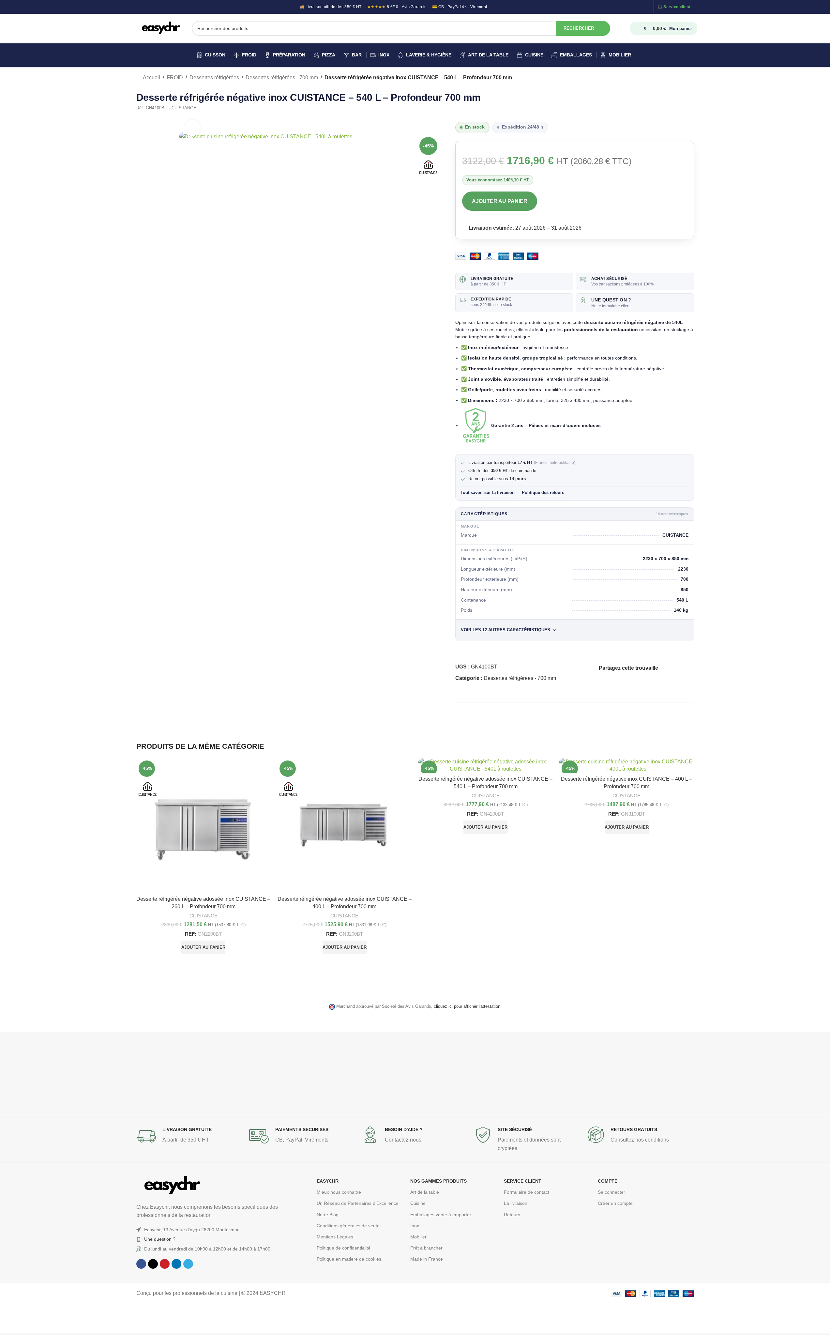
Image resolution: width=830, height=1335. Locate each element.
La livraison (515, 1203)
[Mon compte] (624, 28)
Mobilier (418, 1236)
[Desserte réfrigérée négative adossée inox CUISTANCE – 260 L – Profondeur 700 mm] (203, 825)
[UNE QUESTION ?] (583, 300)
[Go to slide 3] (421, 978)
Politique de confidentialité (343, 1248)
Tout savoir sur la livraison (487, 492)
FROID (175, 77)
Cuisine (418, 1203)
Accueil (151, 77)
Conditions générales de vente (348, 1225)
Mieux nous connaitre (339, 1192)
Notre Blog (328, 1214)
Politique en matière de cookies (349, 1259)
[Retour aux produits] (682, 78)
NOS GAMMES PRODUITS (438, 1181)
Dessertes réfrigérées (214, 77)
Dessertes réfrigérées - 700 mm (282, 77)
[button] (203, 947)
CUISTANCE (203, 915)
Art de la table (424, 1192)
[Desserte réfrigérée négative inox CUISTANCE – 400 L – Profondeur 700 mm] (626, 765)
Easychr (328, 1181)
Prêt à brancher (426, 1248)
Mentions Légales (335, 1236)
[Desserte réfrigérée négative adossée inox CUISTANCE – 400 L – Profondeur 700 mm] (344, 825)
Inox (414, 1225)
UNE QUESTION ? (611, 299)
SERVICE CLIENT (522, 1181)
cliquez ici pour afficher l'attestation (467, 1006)
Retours (512, 1214)
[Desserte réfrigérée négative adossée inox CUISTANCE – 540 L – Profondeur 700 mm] (485, 765)
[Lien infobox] (189, 1136)
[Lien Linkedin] (685, 668)
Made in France (426, 1259)
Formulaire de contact (526, 1192)
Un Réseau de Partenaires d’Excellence (358, 1203)
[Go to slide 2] (415, 978)
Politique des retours (543, 492)
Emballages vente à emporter (440, 1214)
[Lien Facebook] (662, 668)
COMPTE (607, 1181)
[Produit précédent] (674, 78)
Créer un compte (615, 1203)
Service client (676, 7)
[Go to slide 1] (408, 978)
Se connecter (611, 1192)
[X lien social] (670, 668)
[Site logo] (160, 28)
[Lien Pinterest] (678, 668)
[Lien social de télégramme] (603, 676)
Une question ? (159, 1239)
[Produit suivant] (690, 78)
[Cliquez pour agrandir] (192, 128)
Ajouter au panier (499, 201)
